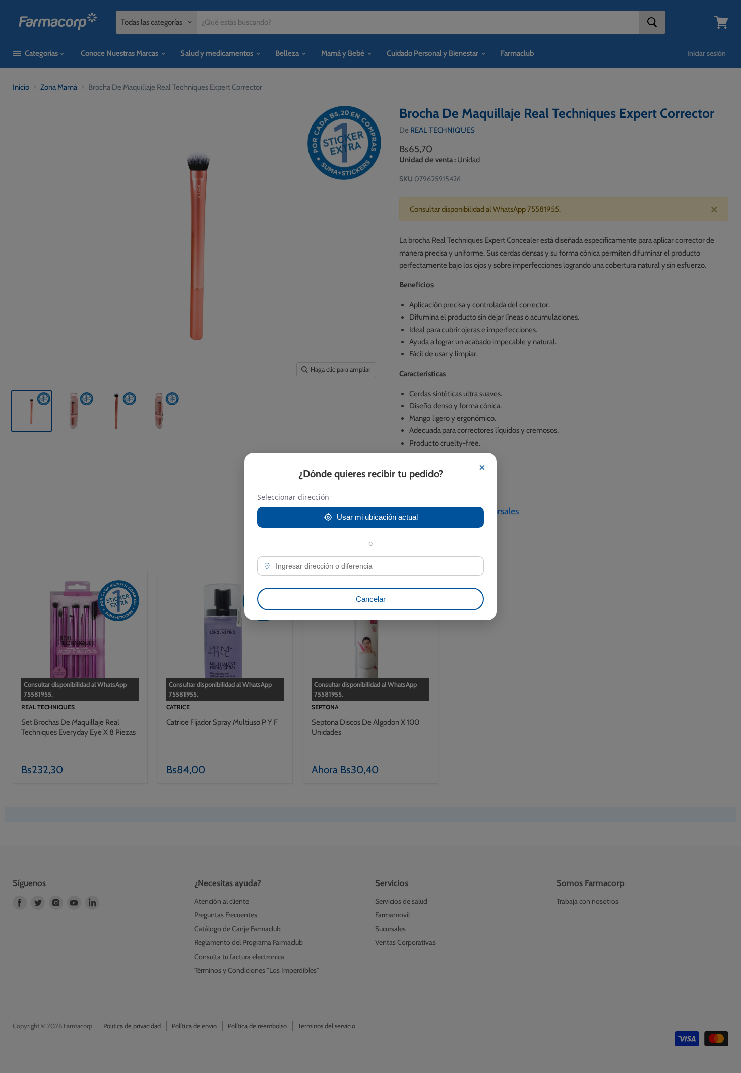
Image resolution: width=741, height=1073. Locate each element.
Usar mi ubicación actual (377, 517)
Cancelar (371, 599)
